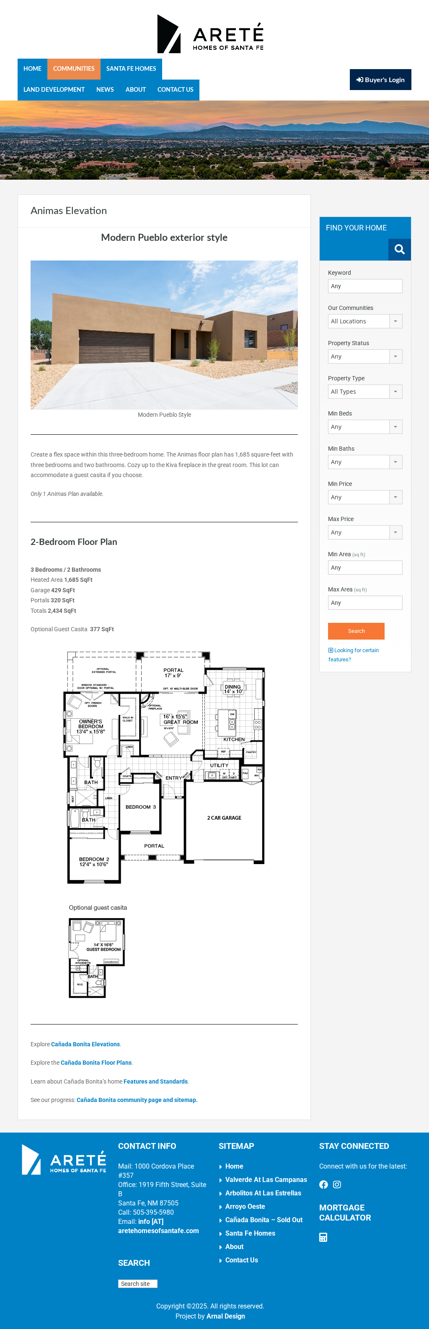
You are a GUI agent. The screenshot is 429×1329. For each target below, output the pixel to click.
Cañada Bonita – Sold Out (263, 1220)
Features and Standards (156, 1081)
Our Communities (350, 308)
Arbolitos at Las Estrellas (263, 1193)
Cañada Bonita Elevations (85, 1044)
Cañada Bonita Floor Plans (96, 1062)
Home (32, 69)
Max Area (347, 589)
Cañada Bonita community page (119, 1100)
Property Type (346, 378)
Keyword (339, 272)
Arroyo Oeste (245, 1206)
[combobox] (365, 321)
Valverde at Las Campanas (266, 1180)
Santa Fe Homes (131, 69)
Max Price (341, 519)
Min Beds (340, 413)
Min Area (346, 554)
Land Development (54, 90)
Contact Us (176, 90)
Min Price (340, 483)
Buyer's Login (384, 80)
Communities (74, 69)
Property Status (348, 343)
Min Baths (341, 448)
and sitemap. (180, 1100)
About (136, 90)
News (105, 90)
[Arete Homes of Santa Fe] (210, 33)
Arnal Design (226, 1316)
